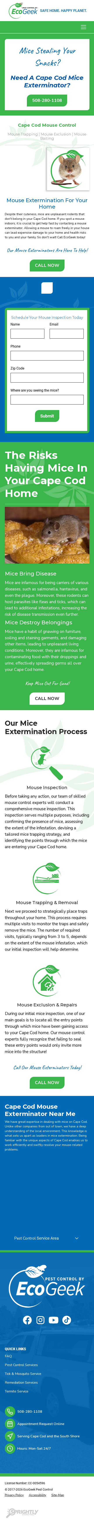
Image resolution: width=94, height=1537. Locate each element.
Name (15, 324)
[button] (82, 27)
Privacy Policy (14, 1495)
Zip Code (17, 368)
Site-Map (57, 1495)
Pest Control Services (21, 1365)
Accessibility (37, 1495)
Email (54, 324)
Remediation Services (21, 1382)
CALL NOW (47, 265)
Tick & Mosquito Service (23, 1373)
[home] (23, 10)
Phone (15, 346)
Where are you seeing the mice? (34, 390)
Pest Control (25, 1238)
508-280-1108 (47, 100)
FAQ (8, 1356)
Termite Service (16, 1391)
